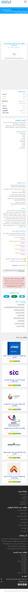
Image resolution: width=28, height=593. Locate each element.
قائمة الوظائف (15, 9)
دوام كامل (11, 361)
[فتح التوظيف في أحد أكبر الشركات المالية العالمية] (14, 354)
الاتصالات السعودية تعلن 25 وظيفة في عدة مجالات (14, 380)
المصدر (20, 226)
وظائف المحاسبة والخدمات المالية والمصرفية (14, 307)
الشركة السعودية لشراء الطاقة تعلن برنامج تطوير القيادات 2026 (13, 541)
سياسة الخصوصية (22, 504)
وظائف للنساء (21, 320)
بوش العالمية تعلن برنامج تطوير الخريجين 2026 (17, 546)
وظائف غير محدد (20, 326)
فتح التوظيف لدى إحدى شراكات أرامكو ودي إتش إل (14, 477)
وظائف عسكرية (23, 519)
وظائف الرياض (23, 555)
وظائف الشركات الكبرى (19, 318)
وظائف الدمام (23, 563)
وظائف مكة (23, 559)
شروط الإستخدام (23, 502)
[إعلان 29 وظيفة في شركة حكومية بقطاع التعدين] (14, 451)
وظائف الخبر (23, 564)
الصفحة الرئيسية (23, 9)
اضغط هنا (23, 238)
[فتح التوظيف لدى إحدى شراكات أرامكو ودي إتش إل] (14, 475)
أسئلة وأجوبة (23, 498)
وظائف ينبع (24, 566)
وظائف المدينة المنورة (22, 561)
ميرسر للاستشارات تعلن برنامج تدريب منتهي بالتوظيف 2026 (14, 543)
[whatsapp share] (14, 296)
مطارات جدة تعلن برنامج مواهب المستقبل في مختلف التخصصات (13, 538)
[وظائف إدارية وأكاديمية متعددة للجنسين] (14, 427)
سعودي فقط (15, 385)
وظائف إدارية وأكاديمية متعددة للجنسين (14, 428)
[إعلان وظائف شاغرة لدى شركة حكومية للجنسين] (14, 402)
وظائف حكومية (21, 315)
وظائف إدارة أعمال (20, 312)
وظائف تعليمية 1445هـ (22, 510)
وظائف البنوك (23, 528)
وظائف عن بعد (23, 531)
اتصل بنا (24, 496)
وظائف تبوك (23, 568)
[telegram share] (22, 296)
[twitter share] (6, 296)
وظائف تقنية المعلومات (19, 310)
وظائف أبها (24, 570)
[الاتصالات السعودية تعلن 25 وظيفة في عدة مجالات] (14, 378)
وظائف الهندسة (21, 304)
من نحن (24, 500)
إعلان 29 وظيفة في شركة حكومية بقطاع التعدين (14, 452)
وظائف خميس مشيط (22, 572)
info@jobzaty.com (22, 581)
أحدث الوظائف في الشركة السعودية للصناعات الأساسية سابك (14, 271)
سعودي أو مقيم (15, 433)
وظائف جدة (24, 557)
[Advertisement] (14, 28)
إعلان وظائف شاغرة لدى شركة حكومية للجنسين (14, 404)
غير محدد (15, 361)
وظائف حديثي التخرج (19, 323)
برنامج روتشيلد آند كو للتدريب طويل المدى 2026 (16, 548)
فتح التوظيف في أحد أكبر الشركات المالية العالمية (14, 356)
